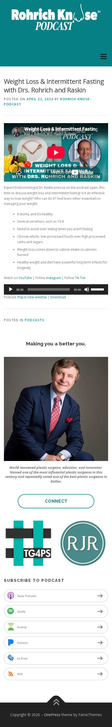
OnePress (52, 714)
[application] (56, 289)
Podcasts (34, 320)
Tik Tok (80, 278)
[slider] (98, 289)
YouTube (25, 278)
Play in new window (32, 297)
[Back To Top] (56, 702)
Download (58, 297)
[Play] (10, 289)
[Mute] (86, 289)
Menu (103, 56)
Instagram (53, 278)
